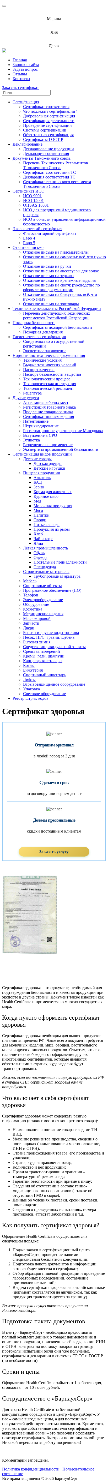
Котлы (29, 665)
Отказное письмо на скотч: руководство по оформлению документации (61, 287)
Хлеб (38, 534)
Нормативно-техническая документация (49, 355)
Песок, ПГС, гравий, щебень (48, 637)
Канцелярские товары (42, 661)
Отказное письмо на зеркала (48, 275)
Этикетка (31, 440)
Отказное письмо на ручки (47, 266)
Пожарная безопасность (34, 322)
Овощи (40, 520)
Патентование (35, 421)
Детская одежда (48, 463)
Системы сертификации (44, 130)
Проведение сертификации (47, 125)
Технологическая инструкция (49, 383)
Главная (20, 60)
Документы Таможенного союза (42, 158)
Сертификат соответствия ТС (49, 172)
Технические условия (42, 360)
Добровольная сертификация (49, 116)
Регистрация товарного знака (49, 407)
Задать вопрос (25, 69)
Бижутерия (33, 670)
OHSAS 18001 (36, 205)
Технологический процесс (46, 379)
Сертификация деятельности (48, 120)
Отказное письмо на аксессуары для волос (61, 271)
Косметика (32, 609)
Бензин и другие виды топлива (51, 632)
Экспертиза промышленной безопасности (60, 449)
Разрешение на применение (48, 444)
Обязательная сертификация (48, 135)
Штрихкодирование (41, 426)
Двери (28, 628)
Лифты (29, 679)
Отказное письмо (28, 247)
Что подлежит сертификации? (50, 111)
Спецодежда (45, 567)
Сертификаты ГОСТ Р (43, 139)
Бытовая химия (36, 642)
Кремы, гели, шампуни (43, 656)
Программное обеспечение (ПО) (52, 590)
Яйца (38, 543)
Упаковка (31, 689)
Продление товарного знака (48, 412)
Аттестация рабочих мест (45, 402)
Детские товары (37, 459)
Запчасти (31, 623)
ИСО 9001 (32, 196)
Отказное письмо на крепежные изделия (59, 280)
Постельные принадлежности (60, 562)
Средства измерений (41, 651)
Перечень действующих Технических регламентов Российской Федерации (56, 315)
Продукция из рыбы (52, 529)
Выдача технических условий (49, 365)
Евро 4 (29, 238)
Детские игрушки (49, 468)
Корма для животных (53, 491)
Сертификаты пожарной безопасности (57, 327)
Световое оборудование (44, 693)
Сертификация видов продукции (42, 454)
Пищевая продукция (41, 473)
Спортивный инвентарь (44, 675)
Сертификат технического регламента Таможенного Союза (57, 184)
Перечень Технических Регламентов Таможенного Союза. (55, 165)
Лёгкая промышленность (45, 548)
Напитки (42, 515)
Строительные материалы (46, 571)
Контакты (21, 78)
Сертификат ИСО (29, 191)
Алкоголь (42, 477)
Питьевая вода (47, 524)
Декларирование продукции (48, 149)
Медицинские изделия (43, 614)
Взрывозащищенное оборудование (54, 684)
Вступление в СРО (40, 435)
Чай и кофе (43, 538)
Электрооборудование (43, 599)
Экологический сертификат (37, 228)
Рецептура (32, 393)
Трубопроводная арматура (57, 576)
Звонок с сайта (26, 64)
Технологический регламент (48, 388)
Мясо (38, 510)
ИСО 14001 (33, 200)
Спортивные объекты (42, 585)
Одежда (40, 557)
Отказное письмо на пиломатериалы (56, 252)
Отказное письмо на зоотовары (51, 304)
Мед (37, 501)
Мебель (29, 581)
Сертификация (26, 102)
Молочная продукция (53, 506)
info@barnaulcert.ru (54, 14)
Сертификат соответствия (46, 106)
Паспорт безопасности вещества (53, 374)
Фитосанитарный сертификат (49, 233)
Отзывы (20, 74)
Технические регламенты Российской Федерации (57, 308)
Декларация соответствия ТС (49, 177)
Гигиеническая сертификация (39, 336)
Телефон (30, 595)
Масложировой (37, 618)
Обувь (39, 553)
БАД (38, 482)
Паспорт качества (39, 369)
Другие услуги (26, 398)
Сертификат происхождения (48, 416)
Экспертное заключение (44, 351)
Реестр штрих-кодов (30, 698)
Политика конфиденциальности (31, 1469)
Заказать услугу (54, 852)
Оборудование (36, 604)
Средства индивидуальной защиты (54, 646)
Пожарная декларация (43, 332)
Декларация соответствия (46, 153)
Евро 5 (29, 243)
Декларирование (27, 144)
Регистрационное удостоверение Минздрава (63, 430)
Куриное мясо (46, 496)
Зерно (39, 487)
